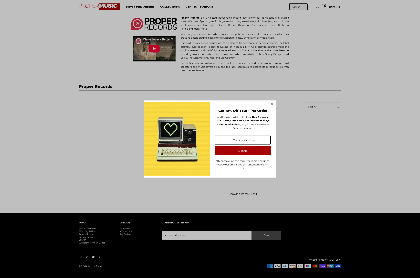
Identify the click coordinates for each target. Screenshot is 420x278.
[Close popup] (272, 104)
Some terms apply (243, 128)
